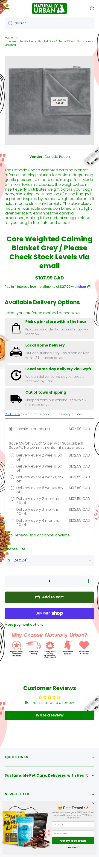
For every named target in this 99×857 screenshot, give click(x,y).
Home (9, 37)
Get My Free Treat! (73, 840)
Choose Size (15, 549)
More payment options (24, 625)
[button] (92, 8)
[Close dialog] (93, 803)
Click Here (12, 414)
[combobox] (49, 23)
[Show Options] (91, 824)
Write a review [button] (50, 715)
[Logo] (49, 8)
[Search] (9, 23)
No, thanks (73, 847)
